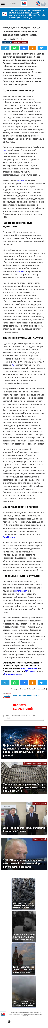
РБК (13, 365)
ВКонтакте (30, 671)
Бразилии (27, 13)
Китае (19, 13)
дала (5, 150)
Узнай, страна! (39, 804)
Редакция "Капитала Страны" (26, 696)
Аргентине (14, 15)
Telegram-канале (28, 668)
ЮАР (35, 13)
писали (20, 180)
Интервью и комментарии (35, 763)
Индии (12, 13)
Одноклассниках (12, 674)
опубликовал (20, 591)
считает (20, 271)
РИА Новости (9, 537)
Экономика (41, 728)
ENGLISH (13, 3)
